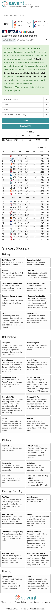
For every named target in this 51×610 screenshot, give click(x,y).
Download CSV (25, 126)
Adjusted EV (32, 313)
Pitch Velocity (7, 446)
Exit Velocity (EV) (8, 260)
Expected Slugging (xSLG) (36, 73)
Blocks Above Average (36, 553)
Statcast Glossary (16, 248)
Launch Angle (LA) (34, 260)
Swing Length (7, 360)
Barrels (5, 270)
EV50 (4, 313)
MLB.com (46, 602)
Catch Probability (9, 553)
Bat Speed (6, 343)
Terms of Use (7, 602)
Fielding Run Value (34, 531)
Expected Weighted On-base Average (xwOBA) (37, 297)
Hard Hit (31, 270)
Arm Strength (32, 497)
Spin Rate (31, 463)
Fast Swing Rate (33, 343)
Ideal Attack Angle (9, 377)
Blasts (4, 419)
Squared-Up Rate (33, 397)
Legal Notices (34, 602)
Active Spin (6, 463)
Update (25, 120)
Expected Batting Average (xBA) (15, 73)
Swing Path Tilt (8, 397)
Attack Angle (32, 360)
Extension (6, 476)
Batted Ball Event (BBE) (36, 283)
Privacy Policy (21, 602)
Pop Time (5, 497)
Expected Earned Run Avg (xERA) (38, 477)
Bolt (29, 577)
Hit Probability (36, 59)
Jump (29, 514)
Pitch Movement (34, 446)
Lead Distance (7, 514)
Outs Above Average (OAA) (12, 531)
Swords (30, 419)
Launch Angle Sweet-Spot (12, 283)
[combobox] (25, 15)
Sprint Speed (7, 577)
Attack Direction (33, 377)
